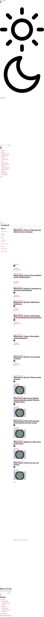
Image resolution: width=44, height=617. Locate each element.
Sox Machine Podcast (5, 167)
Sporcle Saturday (4, 159)
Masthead (3, 599)
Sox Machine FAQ (4, 601)
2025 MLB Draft (4, 172)
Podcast (3, 150)
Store (2, 160)
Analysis (2, 152)
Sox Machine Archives (5, 602)
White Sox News (4, 155)
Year (22, 539)
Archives (3, 157)
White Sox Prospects (5, 153)
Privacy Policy (4, 604)
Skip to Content (3, 0)
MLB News (3, 171)
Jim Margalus (16, 268)
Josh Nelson (16, 281)
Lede (10, 615)
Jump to (15, 539)
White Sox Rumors (4, 169)
